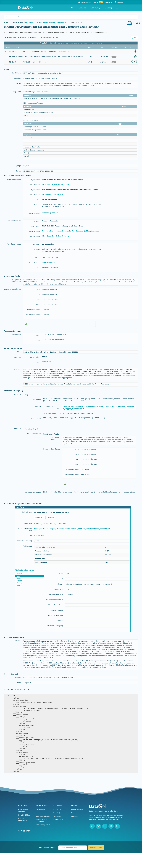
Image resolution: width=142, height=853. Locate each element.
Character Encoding (24, 541)
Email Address (34, 213)
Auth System (16, 677)
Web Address (35, 185)
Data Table (20, 507)
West (38, 305)
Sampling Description (33, 492)
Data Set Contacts (14, 221)
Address (37, 205)
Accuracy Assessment (54, 615)
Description (37, 399)
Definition (59, 584)
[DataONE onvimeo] (98, 826)
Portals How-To (59, 819)
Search (8, 17)
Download (38, 517)
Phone (37, 258)
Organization (35, 180)
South (38, 295)
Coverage (59, 621)
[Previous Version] (69, 22)
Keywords (17, 92)
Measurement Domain (54, 600)
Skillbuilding (58, 810)
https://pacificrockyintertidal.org (55, 184)
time (18, 578)
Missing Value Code (55, 605)
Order (19, 683)
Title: (19, 352)
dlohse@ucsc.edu (49, 262)
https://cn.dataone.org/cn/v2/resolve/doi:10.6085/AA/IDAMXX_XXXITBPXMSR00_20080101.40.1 (72, 529)
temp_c (20, 583)
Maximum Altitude (33, 315)
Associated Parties (14, 244)
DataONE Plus (24, 815)
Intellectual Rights (14, 641)
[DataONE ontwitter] (92, 826)
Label (61, 579)
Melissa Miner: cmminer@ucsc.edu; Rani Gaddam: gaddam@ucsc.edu (70, 231)
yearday (20, 580)
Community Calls (43, 825)
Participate (40, 810)
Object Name (27, 523)
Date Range (16, 335)
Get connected (96, 848)
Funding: (18, 384)
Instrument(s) (36, 418)
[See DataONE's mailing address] (117, 826)
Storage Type (58, 589)
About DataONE (77, 810)
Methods (17, 394)
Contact (74, 816)
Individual (36, 200)
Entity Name (27, 512)
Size (30, 536)
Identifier (17, 78)
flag (18, 585)
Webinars (57, 816)
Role (38, 268)
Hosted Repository (22, 819)
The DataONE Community (41, 820)
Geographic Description (16, 281)
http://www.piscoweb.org (52, 194)
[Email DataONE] (104, 826)
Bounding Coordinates (12, 289)
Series (18, 171)
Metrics (74, 813)
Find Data (25, 831)
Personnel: (17, 357)
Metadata (16, 17)
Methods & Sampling (55, 626)
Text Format (27, 546)
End (38, 340)
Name (61, 574)
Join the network (43, 816)
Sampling (17, 428)
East (38, 300)
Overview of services (23, 811)
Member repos (42, 813)
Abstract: (17, 369)
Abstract (17, 83)
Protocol (38, 406)
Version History (76, 22)
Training (56, 813)
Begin (38, 335)
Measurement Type (55, 594)
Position (37, 221)
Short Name (16, 73)
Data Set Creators (14, 179)
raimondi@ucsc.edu (50, 213)
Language (17, 166)
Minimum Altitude (33, 310)
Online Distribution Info (53, 407)
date (18, 576)
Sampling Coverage (34, 433)
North (38, 290)
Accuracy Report (57, 610)
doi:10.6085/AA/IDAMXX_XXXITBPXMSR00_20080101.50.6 (45, 22)
